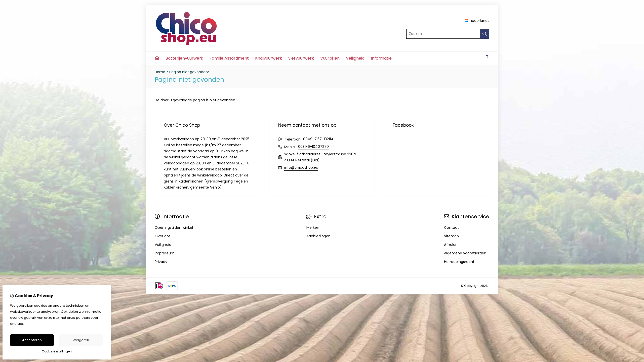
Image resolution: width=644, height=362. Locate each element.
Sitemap (451, 236)
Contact (451, 227)
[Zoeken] (484, 34)
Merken (312, 227)
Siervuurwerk (301, 58)
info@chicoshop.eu (301, 167)
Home (160, 71)
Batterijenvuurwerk (184, 58)
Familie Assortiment (229, 58)
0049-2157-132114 (318, 139)
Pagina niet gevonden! (189, 71)
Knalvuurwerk (268, 58)
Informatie (381, 58)
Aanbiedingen (318, 236)
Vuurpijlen (330, 58)
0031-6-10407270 (313, 146)
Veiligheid (355, 58)
